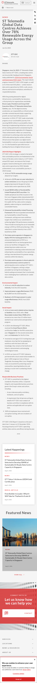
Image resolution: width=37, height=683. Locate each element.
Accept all (18, 679)
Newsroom (10, 7)
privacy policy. (27, 669)
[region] (18, 670)
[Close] (34, 659)
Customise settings (18, 673)
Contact (27, 3)
